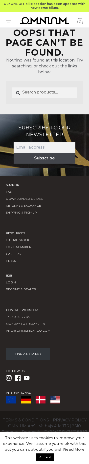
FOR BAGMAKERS (19, 247)
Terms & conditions (26, 420)
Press (11, 261)
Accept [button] (45, 457)
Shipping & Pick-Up (21, 212)
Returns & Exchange (23, 205)
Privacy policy (70, 420)
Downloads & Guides (24, 199)
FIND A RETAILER (28, 354)
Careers (13, 254)
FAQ (9, 192)
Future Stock (17, 240)
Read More (74, 449)
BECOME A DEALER (21, 289)
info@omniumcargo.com (28, 330)
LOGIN (11, 282)
